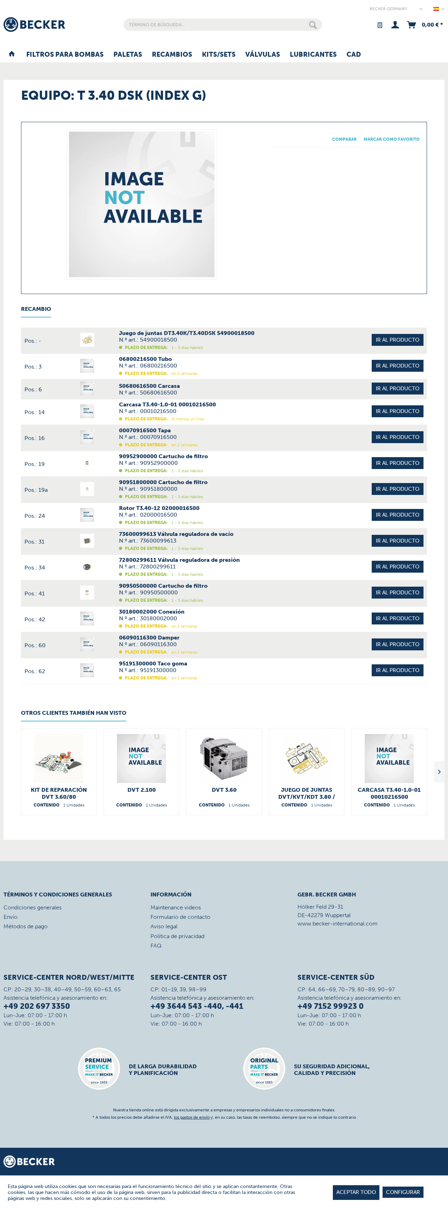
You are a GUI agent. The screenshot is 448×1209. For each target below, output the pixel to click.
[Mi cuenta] (395, 25)
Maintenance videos (175, 907)
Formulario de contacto (180, 917)
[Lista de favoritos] (379, 25)
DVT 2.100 (141, 790)
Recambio (36, 309)
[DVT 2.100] (141, 758)
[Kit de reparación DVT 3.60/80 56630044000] (59, 758)
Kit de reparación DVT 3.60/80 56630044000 (59, 794)
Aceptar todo (356, 1192)
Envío (11, 917)
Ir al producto (397, 340)
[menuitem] (223, 25)
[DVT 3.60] (224, 758)
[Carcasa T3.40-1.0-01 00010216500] (389, 758)
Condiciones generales (33, 907)
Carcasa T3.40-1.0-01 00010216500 (389, 793)
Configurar (403, 1192)
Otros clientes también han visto (73, 713)
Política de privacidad (177, 936)
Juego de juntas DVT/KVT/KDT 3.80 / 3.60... (306, 794)
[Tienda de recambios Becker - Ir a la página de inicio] (34, 24)
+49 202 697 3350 (37, 1006)
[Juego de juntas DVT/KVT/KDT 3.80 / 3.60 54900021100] (307, 758)
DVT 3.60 (224, 790)
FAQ (155, 945)
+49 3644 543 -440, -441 (196, 1006)
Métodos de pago (26, 926)
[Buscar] (313, 25)
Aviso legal (163, 926)
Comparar (344, 139)
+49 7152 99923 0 (331, 1006)
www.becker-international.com (338, 923)
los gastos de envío (192, 1117)
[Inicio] (11, 55)
